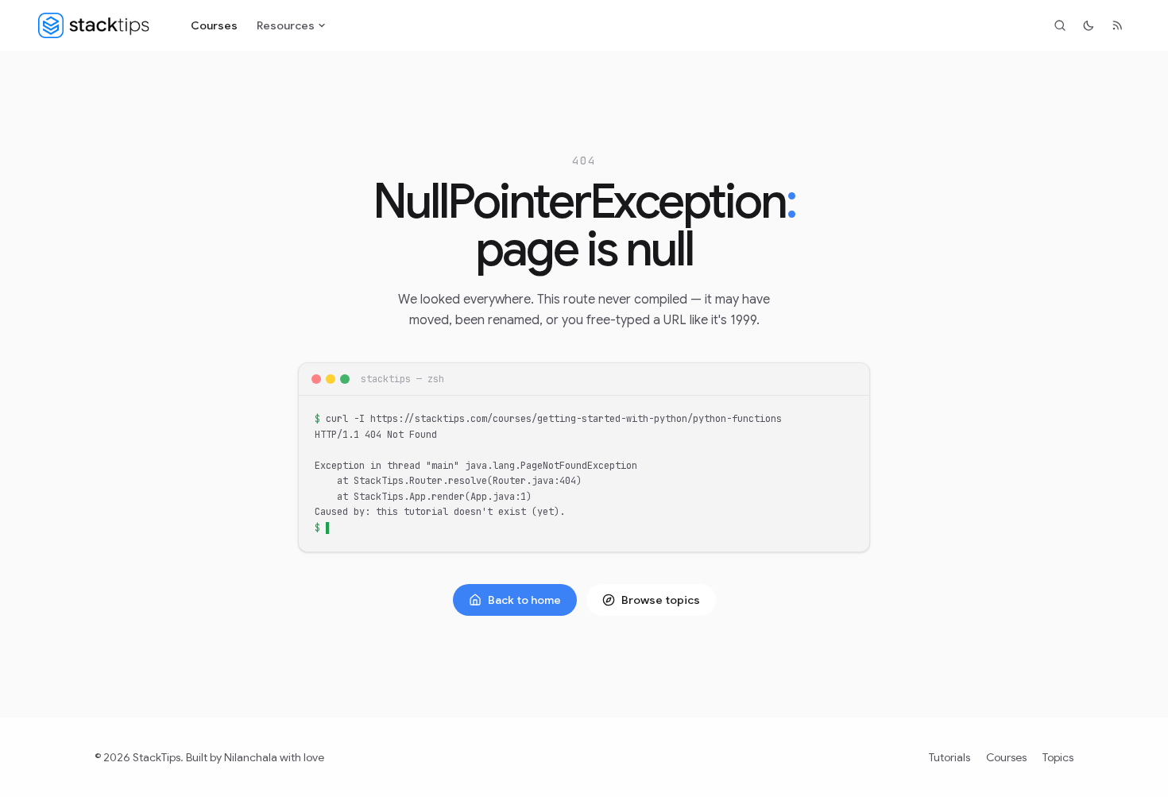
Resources (286, 25)
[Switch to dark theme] (1088, 25)
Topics (1057, 757)
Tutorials (949, 757)
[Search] (1060, 25)
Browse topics (660, 600)
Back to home (524, 600)
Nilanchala (250, 757)
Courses (214, 25)
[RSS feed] (1117, 25)
